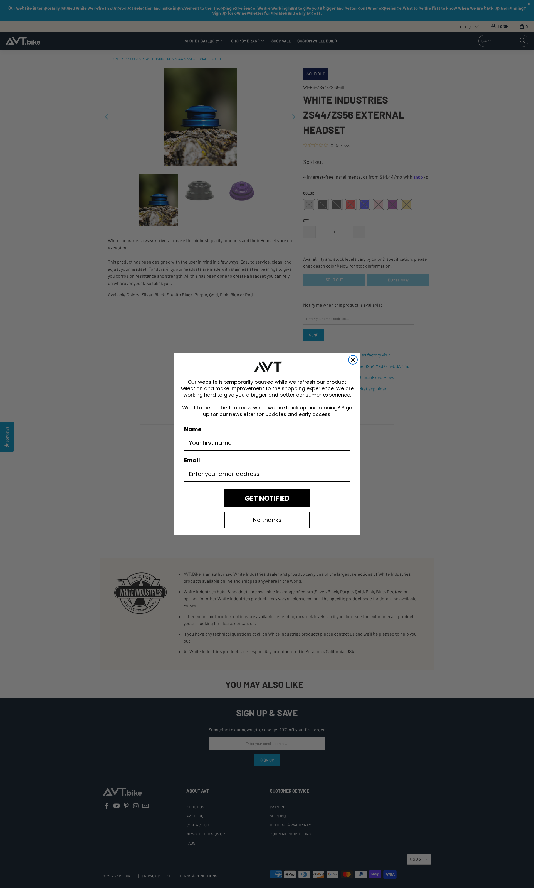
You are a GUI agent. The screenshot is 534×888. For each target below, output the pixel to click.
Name (192, 429)
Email (192, 460)
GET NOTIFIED (267, 498)
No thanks (267, 520)
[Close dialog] (352, 359)
